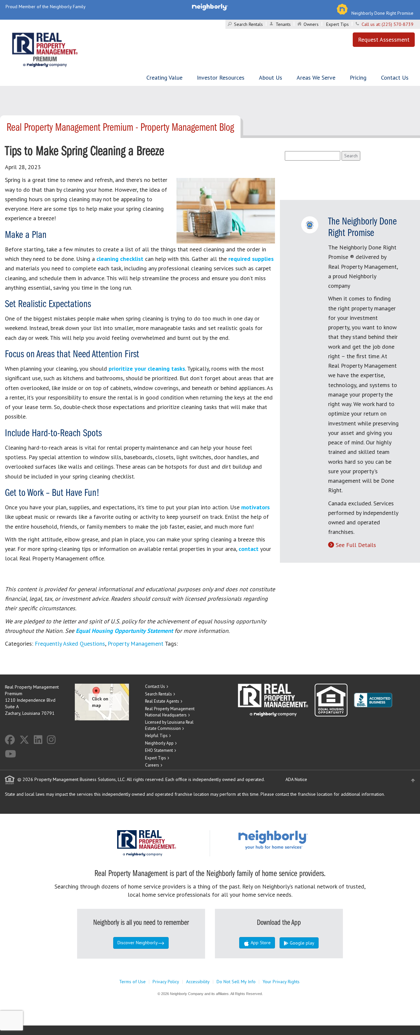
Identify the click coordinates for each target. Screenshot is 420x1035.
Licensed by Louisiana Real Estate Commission (169, 725)
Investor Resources (220, 77)
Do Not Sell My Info (236, 982)
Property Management (135, 643)
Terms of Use (132, 982)
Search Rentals (248, 24)
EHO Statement (159, 750)
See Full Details (356, 545)
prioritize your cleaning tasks (147, 368)
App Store (260, 943)
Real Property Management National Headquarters (170, 712)
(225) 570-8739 (397, 24)
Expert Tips (337, 24)
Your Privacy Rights (281, 982)
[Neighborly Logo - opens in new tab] (292, 840)
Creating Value (164, 77)
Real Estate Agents (162, 701)
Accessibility (198, 982)
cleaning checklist (119, 259)
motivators (255, 507)
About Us (270, 77)
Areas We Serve (316, 77)
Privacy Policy (166, 982)
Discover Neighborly (137, 943)
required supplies (251, 259)
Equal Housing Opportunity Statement (125, 631)
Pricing (358, 77)
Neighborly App (159, 743)
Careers (152, 765)
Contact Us (395, 77)
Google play (301, 943)
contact (249, 549)
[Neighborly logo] (210, 7)
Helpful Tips (156, 735)
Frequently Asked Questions (70, 643)
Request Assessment (384, 39)
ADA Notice (296, 779)
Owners (311, 24)
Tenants (283, 24)
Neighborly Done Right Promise (382, 13)
